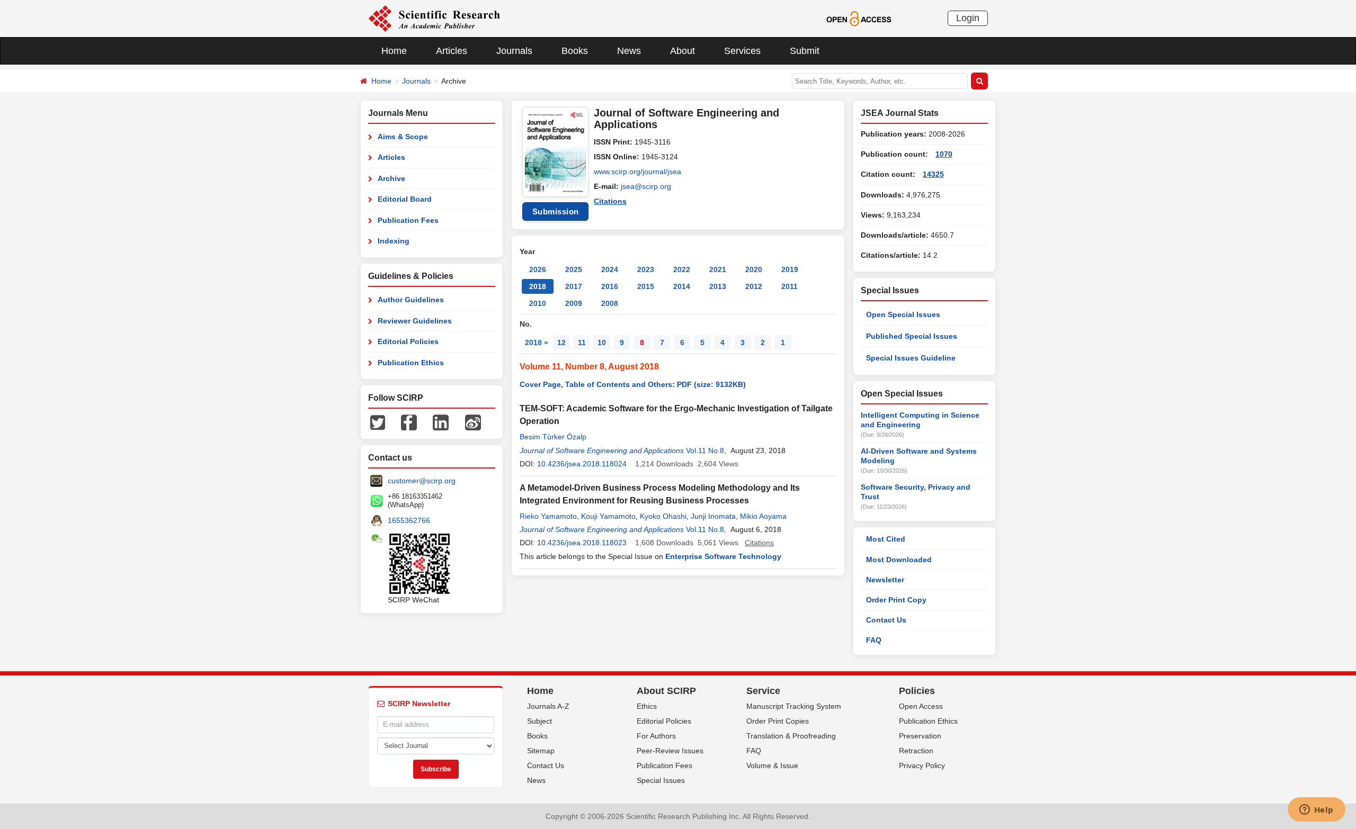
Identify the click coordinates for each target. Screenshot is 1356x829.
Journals (514, 51)
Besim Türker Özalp (553, 436)
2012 (753, 286)
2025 (573, 269)
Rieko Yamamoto (548, 516)
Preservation (920, 736)
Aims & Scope (403, 136)
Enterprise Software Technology (723, 556)
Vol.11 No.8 (705, 450)
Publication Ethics (411, 362)
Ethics (647, 706)
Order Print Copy (896, 600)
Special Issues (661, 780)
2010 (537, 303)
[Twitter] (377, 422)
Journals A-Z (548, 706)
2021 (717, 269)
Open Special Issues (903, 314)
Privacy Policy (922, 765)
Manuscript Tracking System (793, 706)
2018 (537, 286)
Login (967, 18)
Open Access (921, 706)
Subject (539, 721)
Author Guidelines (411, 299)
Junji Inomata (713, 516)
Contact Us (886, 620)
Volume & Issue (772, 765)
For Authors (656, 736)
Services (742, 51)
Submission (555, 211)
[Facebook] (409, 422)
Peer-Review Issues (670, 750)
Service (763, 691)
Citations (610, 201)
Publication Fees (408, 220)
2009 (573, 303)
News (629, 51)
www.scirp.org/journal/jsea (637, 171)
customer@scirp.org (422, 480)
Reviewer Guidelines (415, 321)
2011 (789, 286)
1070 (943, 154)
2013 (717, 286)
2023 (645, 269)
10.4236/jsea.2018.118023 (582, 542)
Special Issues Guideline (911, 358)
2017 (573, 286)
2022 (681, 269)
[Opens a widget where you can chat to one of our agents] (1316, 810)
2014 (681, 286)
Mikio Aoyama (763, 516)
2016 (609, 286)
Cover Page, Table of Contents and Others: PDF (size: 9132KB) (633, 384)
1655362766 (409, 520)
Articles (451, 51)
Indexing (393, 241)
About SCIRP (666, 691)
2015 (645, 286)
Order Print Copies (777, 721)
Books (574, 51)
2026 (537, 269)
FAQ (873, 640)
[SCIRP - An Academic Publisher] (434, 18)
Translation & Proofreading (791, 736)
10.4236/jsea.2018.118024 (582, 463)
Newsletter (885, 579)
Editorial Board (405, 199)
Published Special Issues (911, 336)
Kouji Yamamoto (608, 516)
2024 (609, 269)
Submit (804, 51)
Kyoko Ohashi (663, 516)
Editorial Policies (408, 341)
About (682, 51)
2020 (753, 269)
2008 (609, 303)
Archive (391, 178)
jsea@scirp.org (646, 186)
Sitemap (541, 750)
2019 (789, 269)
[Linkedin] (441, 422)
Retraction (916, 750)
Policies (917, 691)
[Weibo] (473, 422)
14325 (933, 174)
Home (394, 51)
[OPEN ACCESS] (859, 18)
